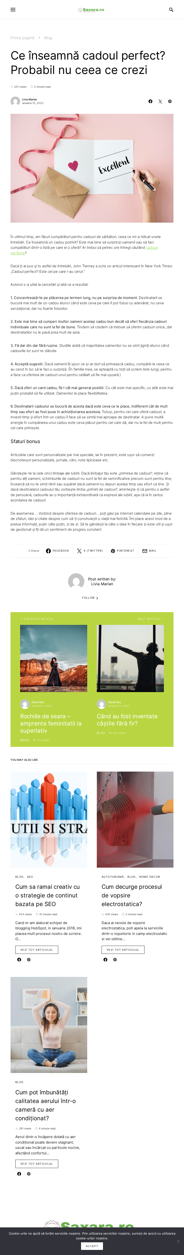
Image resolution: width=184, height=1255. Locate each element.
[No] (178, 1241)
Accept (92, 1246)
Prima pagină (22, 37)
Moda (24, 740)
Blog (48, 37)
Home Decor (149, 876)
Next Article (149, 619)
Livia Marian (29, 99)
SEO (30, 876)
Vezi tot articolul (36, 949)
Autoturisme (113, 876)
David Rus (38, 702)
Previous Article (39, 619)
